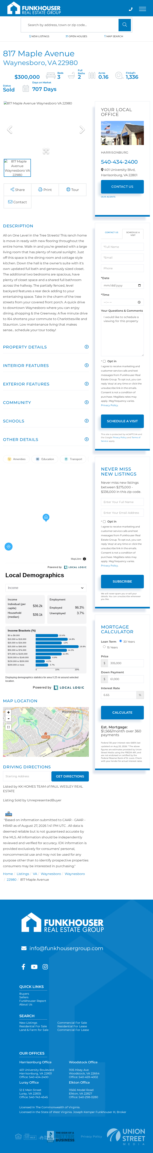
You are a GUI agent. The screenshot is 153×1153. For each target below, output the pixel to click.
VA (35, 874)
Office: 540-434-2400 (33, 1077)
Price (104, 656)
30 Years (129, 641)
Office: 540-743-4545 (33, 1097)
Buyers (24, 993)
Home (8, 874)
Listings (23, 874)
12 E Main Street (30, 1091)
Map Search (114, 36)
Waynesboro (51, 874)
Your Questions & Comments (122, 310)
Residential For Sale (33, 1026)
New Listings (40, 36)
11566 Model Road (81, 1091)
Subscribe (122, 581)
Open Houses (78, 36)
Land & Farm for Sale (33, 1030)
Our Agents (108, 197)
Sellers (23, 997)
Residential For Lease (72, 1026)
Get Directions (70, 776)
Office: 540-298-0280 (83, 1097)
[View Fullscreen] (8, 727)
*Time (105, 295)
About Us (25, 1004)
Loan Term (108, 641)
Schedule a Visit (133, 233)
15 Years (112, 647)
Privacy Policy (109, 405)
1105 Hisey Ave (84, 1071)
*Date (105, 278)
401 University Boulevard (36, 1071)
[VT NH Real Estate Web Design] (122, 1136)
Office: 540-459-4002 (83, 1077)
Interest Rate (110, 688)
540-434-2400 (119, 162)
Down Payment (112, 672)
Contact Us (122, 187)
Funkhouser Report (32, 1001)
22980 (12, 880)
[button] (125, 25)
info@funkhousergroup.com (66, 948)
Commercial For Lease (73, 1030)
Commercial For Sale (72, 1023)
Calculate (122, 712)
